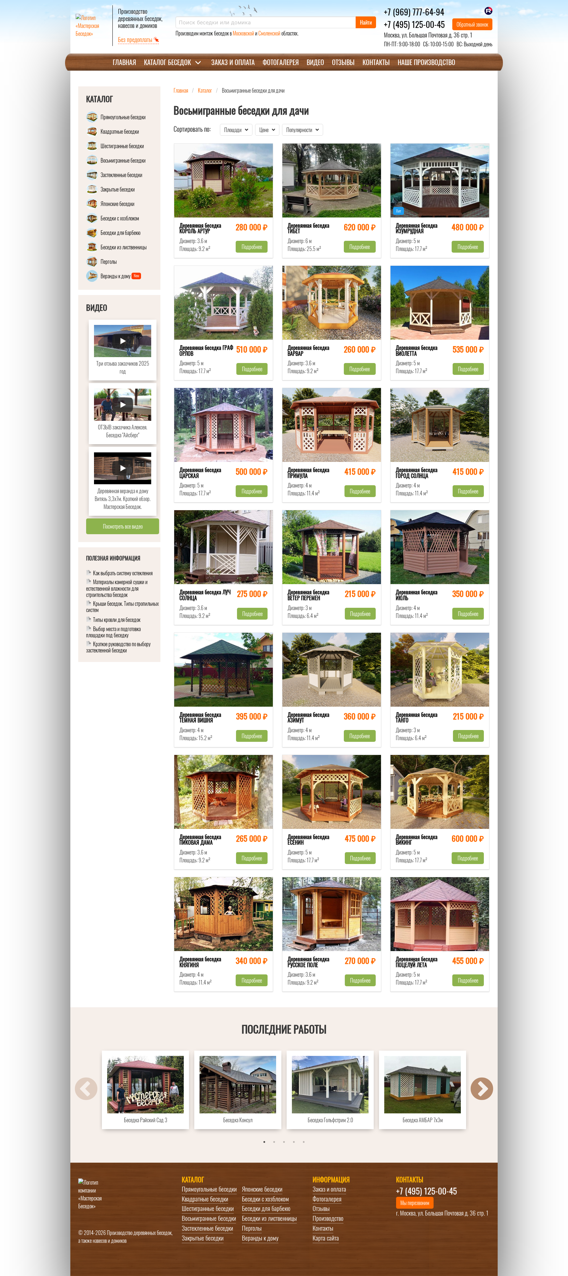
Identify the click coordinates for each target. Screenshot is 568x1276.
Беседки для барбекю (266, 1208)
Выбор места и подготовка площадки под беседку (113, 632)
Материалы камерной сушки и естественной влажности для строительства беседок (117, 589)
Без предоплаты (136, 39)
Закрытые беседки (203, 1237)
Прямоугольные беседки (209, 1189)
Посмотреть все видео (123, 526)
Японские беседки (262, 1189)
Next (482, 1090)
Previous (86, 1090)
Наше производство (426, 62)
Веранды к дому (260, 1237)
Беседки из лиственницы (269, 1218)
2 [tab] (274, 1142)
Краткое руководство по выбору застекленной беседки (118, 647)
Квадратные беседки (205, 1198)
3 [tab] (284, 1142)
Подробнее (252, 247)
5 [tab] (303, 1142)
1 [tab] (264, 1142)
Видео (315, 62)
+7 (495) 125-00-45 (414, 24)
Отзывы (343, 62)
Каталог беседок (167, 62)
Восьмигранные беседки (209, 1218)
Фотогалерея (281, 62)
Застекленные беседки (207, 1228)
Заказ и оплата (233, 62)
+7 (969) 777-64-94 (414, 11)
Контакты (376, 62)
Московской (243, 33)
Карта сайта (326, 1237)
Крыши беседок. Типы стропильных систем (122, 607)
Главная (124, 62)
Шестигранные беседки (208, 1208)
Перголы (252, 1228)
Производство (328, 1218)
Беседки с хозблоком (265, 1198)
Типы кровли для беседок (116, 620)
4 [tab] (294, 1142)
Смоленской (269, 33)
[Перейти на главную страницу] (91, 25)
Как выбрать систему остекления (123, 573)
